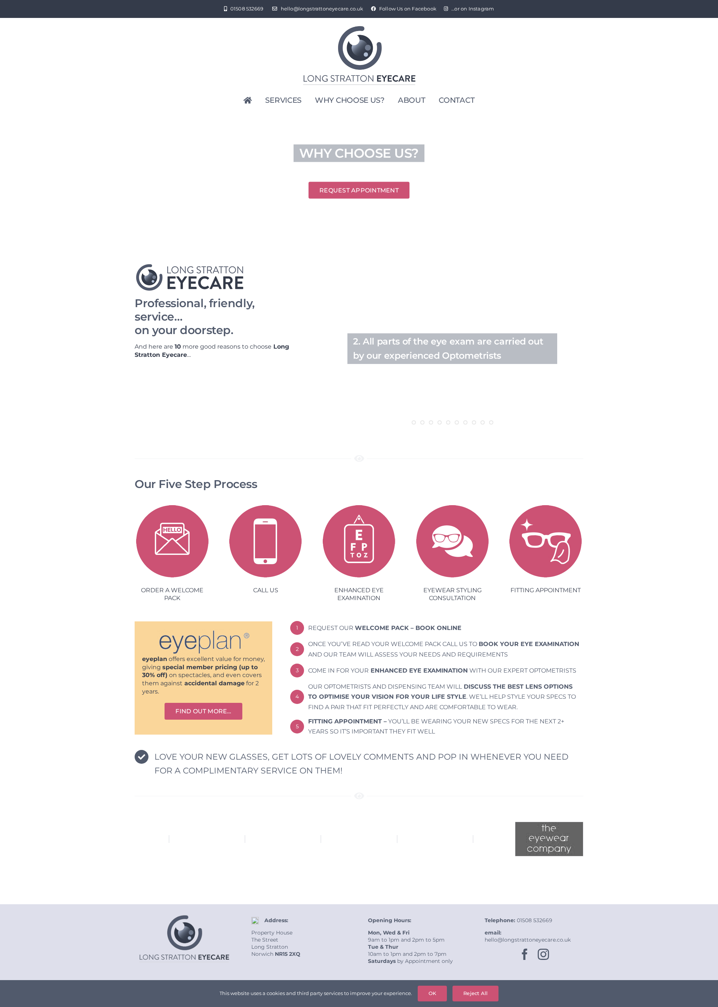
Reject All (475, 993)
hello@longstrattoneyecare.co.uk (528, 939)
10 (491, 422)
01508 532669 (534, 920)
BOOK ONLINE (438, 627)
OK (432, 993)
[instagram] (543, 954)
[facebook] (524, 954)
